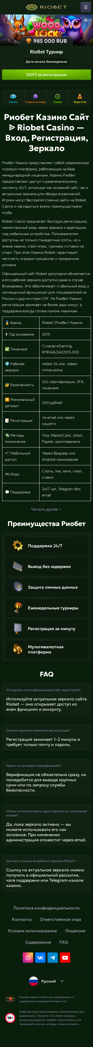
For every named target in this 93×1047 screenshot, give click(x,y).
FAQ (63, 942)
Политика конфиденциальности (46, 907)
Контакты (22, 919)
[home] (46, 7)
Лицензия (75, 930)
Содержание (38, 942)
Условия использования (32, 930)
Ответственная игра (60, 919)
